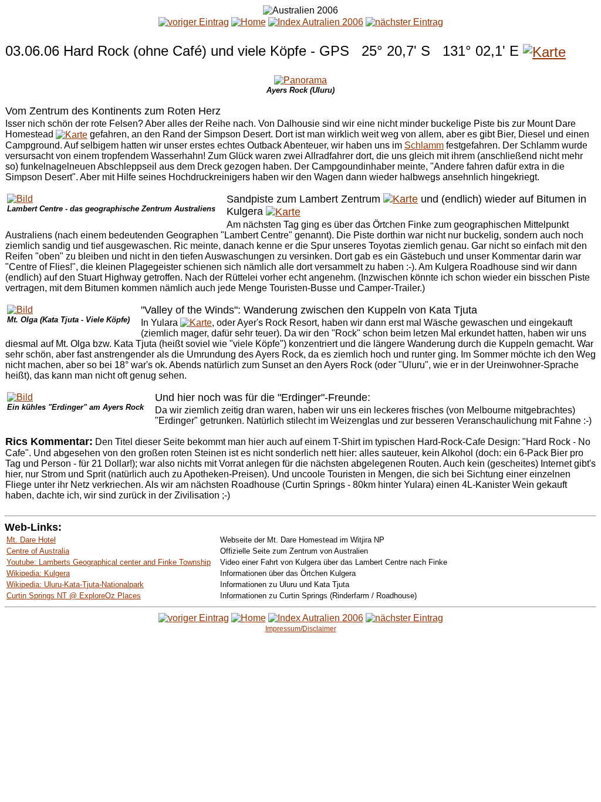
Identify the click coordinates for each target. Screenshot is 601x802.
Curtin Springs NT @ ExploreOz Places (73, 595)
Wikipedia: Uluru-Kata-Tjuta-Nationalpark (75, 584)
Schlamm (424, 145)
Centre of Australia (37, 551)
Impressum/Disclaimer (300, 629)
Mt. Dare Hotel (31, 539)
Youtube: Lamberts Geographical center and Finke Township (108, 562)
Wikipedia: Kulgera (38, 573)
